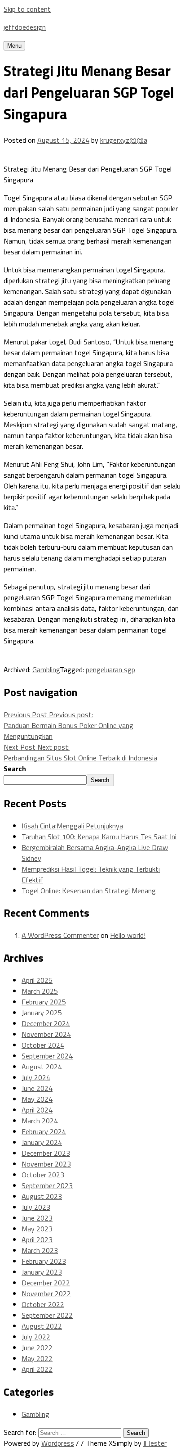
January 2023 (42, 1272)
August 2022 (42, 1326)
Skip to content (27, 9)
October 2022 (43, 1304)
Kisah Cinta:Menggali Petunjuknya (72, 825)
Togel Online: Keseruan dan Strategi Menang (89, 890)
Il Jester (155, 1443)
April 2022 (37, 1369)
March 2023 (40, 1250)
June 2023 (37, 1217)
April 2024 (37, 1109)
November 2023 (46, 1163)
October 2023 (43, 1174)
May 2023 (37, 1228)
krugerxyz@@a (123, 140)
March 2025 (40, 991)
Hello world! (127, 935)
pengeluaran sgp (110, 669)
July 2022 (36, 1336)
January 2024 (42, 1142)
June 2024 (37, 1088)
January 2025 (42, 1012)
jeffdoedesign (25, 27)
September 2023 (47, 1185)
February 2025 (44, 1001)
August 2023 (42, 1196)
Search (15, 768)
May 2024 (37, 1099)
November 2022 (46, 1293)
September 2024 (47, 1055)
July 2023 (36, 1207)
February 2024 (44, 1131)
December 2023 (46, 1153)
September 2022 (47, 1315)
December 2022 (46, 1282)
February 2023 (44, 1261)
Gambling (46, 669)
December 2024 (46, 1023)
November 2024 (46, 1034)
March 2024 (40, 1120)
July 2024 (36, 1077)
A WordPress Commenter (60, 935)
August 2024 (42, 1066)
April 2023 (37, 1239)
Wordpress (57, 1443)
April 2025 (37, 980)
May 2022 (37, 1358)
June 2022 (37, 1347)
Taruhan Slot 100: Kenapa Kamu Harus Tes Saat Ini (99, 836)
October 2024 (43, 1045)
